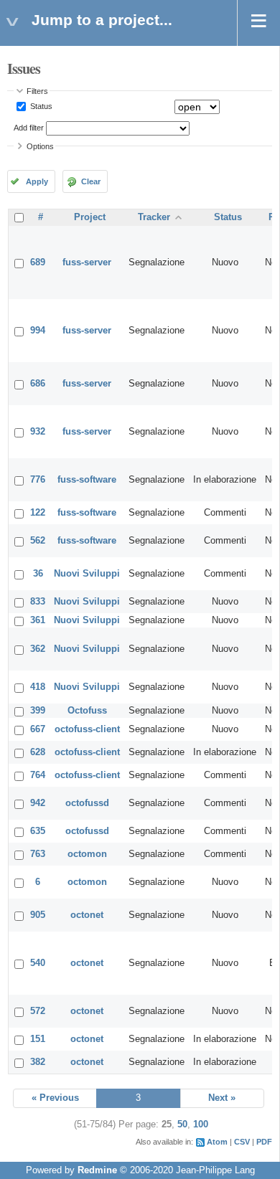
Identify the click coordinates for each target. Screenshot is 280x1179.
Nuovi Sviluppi (87, 574)
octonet (86, 915)
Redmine (97, 1170)
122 (37, 513)
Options (40, 146)
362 (37, 649)
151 (37, 1039)
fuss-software (86, 480)
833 (37, 602)
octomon (87, 854)
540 (37, 963)
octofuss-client (87, 729)
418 (37, 687)
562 (37, 541)
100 (200, 1124)
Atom (217, 1141)
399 (37, 711)
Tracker (154, 217)
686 (37, 384)
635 (37, 831)
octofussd (87, 803)
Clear (91, 181)
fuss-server (86, 262)
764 (37, 775)
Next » (221, 1098)
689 (37, 262)
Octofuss (87, 711)
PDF (264, 1141)
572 (37, 1011)
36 (38, 574)
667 (37, 729)
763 (37, 854)
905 (37, 915)
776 (37, 480)
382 (37, 1062)
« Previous (55, 1098)
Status (40, 106)
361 (37, 620)
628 (37, 752)
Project (90, 217)
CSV (242, 1141)
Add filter (29, 127)
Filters (37, 91)
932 (37, 432)
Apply (37, 181)
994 (37, 331)
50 (182, 1124)
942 (37, 803)
